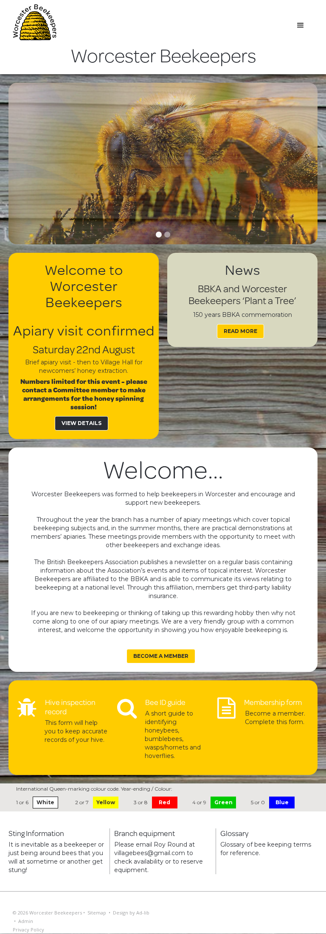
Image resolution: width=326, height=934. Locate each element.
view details (81, 423)
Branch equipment (144, 833)
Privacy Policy (28, 929)
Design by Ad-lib (131, 912)
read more (240, 331)
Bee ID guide (165, 701)
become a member (160, 656)
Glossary (234, 833)
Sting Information (36, 833)
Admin (25, 921)
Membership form (273, 701)
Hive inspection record (70, 706)
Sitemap (96, 912)
